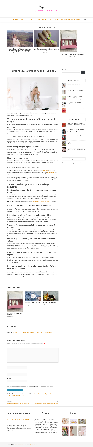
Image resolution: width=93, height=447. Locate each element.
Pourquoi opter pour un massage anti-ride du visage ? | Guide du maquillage (32, 332)
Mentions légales (11, 419)
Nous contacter (20, 419)
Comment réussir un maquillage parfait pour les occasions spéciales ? (76, 149)
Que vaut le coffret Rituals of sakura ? (73, 54)
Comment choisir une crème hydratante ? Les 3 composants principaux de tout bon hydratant (76, 98)
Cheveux (31, 19)
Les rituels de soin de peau (74, 84)
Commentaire (10, 346)
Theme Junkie (33, 444)
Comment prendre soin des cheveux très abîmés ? (18, 403)
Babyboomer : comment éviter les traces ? (46, 49)
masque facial (50, 172)
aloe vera (45, 170)
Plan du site (28, 419)
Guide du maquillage (19, 444)
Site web (9, 378)
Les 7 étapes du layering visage (75, 90)
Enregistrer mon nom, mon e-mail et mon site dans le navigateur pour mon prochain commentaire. (30, 386)
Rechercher (65, 69)
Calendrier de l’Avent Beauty (70, 19)
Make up (23, 19)
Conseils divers (54, 19)
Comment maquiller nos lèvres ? (75, 108)
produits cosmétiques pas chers (41, 201)
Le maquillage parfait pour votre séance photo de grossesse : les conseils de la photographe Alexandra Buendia (20, 50)
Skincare (15, 19)
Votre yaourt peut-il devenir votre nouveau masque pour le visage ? (32, 304)
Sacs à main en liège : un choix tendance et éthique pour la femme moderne (76, 125)
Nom (8, 365)
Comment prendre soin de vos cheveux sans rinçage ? (46, 403)
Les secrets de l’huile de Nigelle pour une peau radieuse (49, 304)
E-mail (9, 372)
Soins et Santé (41, 19)
